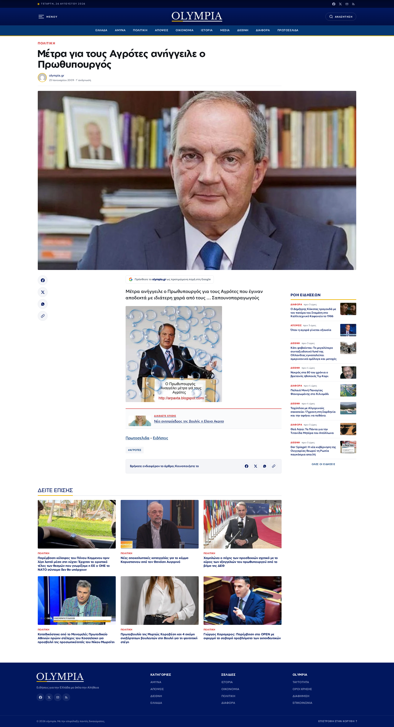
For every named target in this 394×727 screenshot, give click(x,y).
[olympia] (197, 17)
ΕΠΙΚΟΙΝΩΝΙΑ (302, 703)
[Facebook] (334, 4)
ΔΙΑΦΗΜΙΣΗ (301, 696)
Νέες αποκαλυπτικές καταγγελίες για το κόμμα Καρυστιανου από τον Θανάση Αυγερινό (154, 560)
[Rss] (353, 4)
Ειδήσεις (160, 438)
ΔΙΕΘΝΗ (243, 30)
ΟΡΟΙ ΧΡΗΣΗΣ (302, 689)
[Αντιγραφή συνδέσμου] (43, 316)
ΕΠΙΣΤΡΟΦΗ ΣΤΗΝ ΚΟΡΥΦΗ (338, 721)
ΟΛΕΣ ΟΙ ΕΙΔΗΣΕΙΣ (323, 464)
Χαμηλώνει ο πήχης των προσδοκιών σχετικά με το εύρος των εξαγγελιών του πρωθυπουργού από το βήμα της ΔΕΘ (241, 562)
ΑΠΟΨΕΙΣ (161, 30)
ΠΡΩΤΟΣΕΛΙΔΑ (288, 30)
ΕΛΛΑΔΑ (101, 30)
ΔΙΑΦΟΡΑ (263, 30)
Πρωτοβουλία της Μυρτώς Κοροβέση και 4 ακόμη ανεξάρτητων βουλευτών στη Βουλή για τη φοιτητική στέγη (159, 638)
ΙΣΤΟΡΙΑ (207, 30)
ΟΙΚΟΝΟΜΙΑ (185, 30)
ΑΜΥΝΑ (120, 30)
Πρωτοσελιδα (137, 438)
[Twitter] (340, 4)
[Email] (347, 4)
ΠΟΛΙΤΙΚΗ (140, 30)
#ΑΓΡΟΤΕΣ (134, 450)
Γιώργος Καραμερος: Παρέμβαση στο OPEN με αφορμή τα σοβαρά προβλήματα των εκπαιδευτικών (242, 636)
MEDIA (225, 30)
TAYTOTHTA (301, 682)
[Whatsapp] (43, 304)
